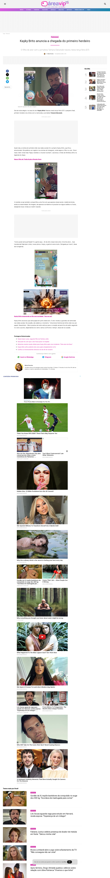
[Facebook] (7, 71)
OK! (69, 861)
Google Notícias (69, 357)
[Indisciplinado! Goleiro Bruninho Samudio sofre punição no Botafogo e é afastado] (92, 109)
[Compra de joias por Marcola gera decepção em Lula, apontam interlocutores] (92, 76)
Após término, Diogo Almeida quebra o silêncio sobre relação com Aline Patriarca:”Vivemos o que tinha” (53, 869)
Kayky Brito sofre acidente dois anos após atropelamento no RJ (37, 347)
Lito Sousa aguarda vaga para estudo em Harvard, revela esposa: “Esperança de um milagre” (51, 815)
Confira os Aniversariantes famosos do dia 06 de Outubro (35, 349)
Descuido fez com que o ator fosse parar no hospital (33, 341)
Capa (4, 33)
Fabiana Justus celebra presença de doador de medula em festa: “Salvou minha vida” (53, 833)
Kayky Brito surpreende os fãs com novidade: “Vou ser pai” (33, 316)
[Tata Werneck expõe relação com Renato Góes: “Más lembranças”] (92, 90)
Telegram (48, 357)
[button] (95, 4)
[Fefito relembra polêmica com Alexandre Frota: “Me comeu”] (92, 83)
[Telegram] (7, 81)
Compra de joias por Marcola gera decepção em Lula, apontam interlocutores (101, 74)
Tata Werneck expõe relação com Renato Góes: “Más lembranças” (100, 88)
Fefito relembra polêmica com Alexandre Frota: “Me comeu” (101, 81)
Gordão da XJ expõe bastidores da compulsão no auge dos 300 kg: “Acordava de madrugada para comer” (53, 797)
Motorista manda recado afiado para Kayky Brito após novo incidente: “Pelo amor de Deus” (45, 344)
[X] (7, 74)
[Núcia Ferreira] (45, 54)
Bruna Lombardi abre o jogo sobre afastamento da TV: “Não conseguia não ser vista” (53, 851)
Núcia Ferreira (51, 53)
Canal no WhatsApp (27, 357)
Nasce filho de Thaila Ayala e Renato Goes (27, 159)
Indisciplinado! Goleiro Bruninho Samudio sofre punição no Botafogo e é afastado (101, 107)
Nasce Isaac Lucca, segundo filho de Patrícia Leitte (33, 339)
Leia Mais (64, 861)
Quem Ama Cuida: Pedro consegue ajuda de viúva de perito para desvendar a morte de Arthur (101, 97)
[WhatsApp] (7, 78)
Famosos (8, 33)
